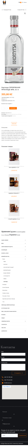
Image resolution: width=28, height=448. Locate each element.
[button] (14, 414)
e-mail (2, 357)
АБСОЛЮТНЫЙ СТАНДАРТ (9, 267)
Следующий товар (20, 9)
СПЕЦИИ (3, 318)
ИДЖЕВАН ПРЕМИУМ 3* (14, 193)
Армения (5, 231)
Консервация (4, 249)
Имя (2, 351)
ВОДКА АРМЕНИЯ (7, 273)
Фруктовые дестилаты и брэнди (8, 298)
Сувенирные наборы (5, 321)
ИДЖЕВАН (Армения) (20, 166)
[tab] (14, 123)
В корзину (13, 108)
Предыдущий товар (7, 9)
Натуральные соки (5, 308)
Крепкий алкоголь (13, 114)
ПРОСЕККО (3, 314)
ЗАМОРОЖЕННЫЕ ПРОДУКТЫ (7, 246)
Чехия (18, 235)
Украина (14, 115)
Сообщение (4, 362)
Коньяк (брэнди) (13, 166)
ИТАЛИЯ (18, 231)
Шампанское (4, 331)
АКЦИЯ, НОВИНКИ (4, 240)
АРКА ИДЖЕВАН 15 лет (14, 167)
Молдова (7, 235)
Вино (2, 243)
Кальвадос (4, 284)
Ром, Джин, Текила (6, 296)
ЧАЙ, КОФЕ (3, 327)
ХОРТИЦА (19, 114)
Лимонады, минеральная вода (8, 304)
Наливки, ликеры (5, 293)
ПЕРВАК (5, 278)
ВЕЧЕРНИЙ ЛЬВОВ (7, 270)
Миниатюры (4, 290)
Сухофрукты (4, 324)
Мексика (2, 235)
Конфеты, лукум (4, 253)
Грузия (13, 231)
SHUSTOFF (5, 264)
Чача (3, 301)
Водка (8, 114)
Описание (14, 123)
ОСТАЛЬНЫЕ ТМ (7, 275)
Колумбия (22, 232)
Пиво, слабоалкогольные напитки (8, 311)
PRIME (5, 261)
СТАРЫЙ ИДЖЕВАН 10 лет (14, 219)
